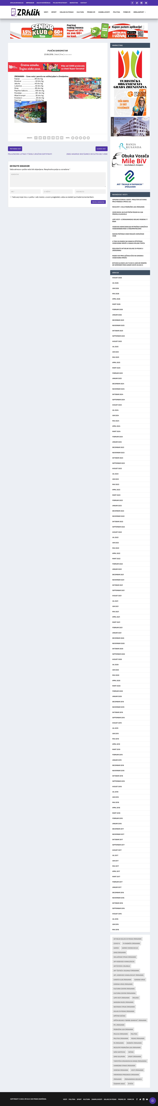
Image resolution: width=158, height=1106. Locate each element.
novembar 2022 (118, 516)
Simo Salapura (119, 1056)
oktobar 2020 (117, 649)
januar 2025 (117, 378)
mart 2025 (116, 368)
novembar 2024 (118, 389)
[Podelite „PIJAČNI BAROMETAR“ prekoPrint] (62, 138)
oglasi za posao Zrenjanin (124, 1011)
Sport (54, 12)
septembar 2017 (118, 845)
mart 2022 (116, 558)
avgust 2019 (117, 723)
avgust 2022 (117, 532)
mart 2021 (116, 622)
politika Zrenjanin (121, 1038)
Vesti (46, 12)
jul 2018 (115, 792)
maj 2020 (115, 675)
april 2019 (116, 744)
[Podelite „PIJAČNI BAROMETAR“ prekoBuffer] (53, 138)
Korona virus (139, 980)
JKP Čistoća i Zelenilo (122, 966)
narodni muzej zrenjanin (123, 1002)
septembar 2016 (118, 908)
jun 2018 (115, 797)
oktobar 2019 (117, 712)
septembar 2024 (118, 399)
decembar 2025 (118, 320)
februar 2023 (117, 500)
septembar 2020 (118, 654)
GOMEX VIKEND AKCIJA (130, 948)
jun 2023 (115, 479)
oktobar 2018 (117, 776)
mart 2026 (116, 304)
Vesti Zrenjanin (137, 1070)
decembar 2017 (118, 829)
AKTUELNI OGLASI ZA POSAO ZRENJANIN (127, 939)
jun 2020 (115, 670)
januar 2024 (117, 442)
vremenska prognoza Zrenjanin (126, 1075)
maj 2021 (115, 611)
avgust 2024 (117, 405)
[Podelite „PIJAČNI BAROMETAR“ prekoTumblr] (44, 138)
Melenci (136, 998)
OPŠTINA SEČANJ (119, 1016)
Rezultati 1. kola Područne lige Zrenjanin (128, 207)
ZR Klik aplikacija (16, 3)
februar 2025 (117, 373)
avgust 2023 (117, 468)
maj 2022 (115, 548)
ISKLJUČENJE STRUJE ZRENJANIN (125, 957)
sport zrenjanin (134, 1056)
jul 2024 (115, 410)
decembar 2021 (118, 574)
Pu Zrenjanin (119, 1043)
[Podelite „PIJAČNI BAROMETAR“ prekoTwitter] (40, 138)
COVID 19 (117, 943)
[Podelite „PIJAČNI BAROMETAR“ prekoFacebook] (36, 138)
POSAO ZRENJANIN (137, 1038)
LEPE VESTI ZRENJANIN (121, 998)
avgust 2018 (117, 786)
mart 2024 (116, 431)
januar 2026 (117, 315)
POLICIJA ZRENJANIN (121, 1034)
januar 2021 (116, 633)
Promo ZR (91, 12)
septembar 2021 (118, 590)
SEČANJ (130, 1052)
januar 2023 (117, 505)
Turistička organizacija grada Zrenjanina (130, 1061)
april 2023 (116, 490)
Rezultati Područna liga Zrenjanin (127, 1047)
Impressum (30, 3)
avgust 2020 (117, 659)
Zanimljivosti (104, 12)
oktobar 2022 (117, 521)
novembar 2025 (118, 325)
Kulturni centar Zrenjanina (124, 993)
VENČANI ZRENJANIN (121, 1070)
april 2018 (116, 807)
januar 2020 (117, 696)
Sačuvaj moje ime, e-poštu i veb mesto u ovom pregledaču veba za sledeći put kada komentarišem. (53, 197)
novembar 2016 (118, 898)
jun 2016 (115, 924)
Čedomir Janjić (119, 1084)
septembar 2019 (118, 717)
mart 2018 (116, 813)
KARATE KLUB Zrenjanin (122, 980)
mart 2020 (116, 686)
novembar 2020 (118, 643)
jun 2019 (115, 733)
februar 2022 (117, 564)
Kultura (80, 12)
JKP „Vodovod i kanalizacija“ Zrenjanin (128, 975)
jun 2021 (115, 606)
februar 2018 (117, 818)
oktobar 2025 (117, 331)
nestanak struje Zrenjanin (124, 1007)
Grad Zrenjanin (120, 952)
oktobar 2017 (117, 839)
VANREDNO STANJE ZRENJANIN (124, 1065)
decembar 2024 (118, 384)
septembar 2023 (118, 463)
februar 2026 (117, 309)
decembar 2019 (118, 702)
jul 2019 (115, 728)
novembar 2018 (118, 770)
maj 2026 (115, 293)
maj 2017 (115, 866)
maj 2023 (115, 484)
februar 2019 (117, 755)
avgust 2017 (116, 850)
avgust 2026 (117, 278)
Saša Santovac (119, 1052)
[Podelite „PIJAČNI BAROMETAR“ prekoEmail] (57, 138)
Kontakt (84, 3)
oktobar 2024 (117, 394)
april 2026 (116, 299)
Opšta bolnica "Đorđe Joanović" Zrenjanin (130, 1020)
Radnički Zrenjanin (134, 1043)
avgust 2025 (117, 341)
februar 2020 (117, 691)
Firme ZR (126, 12)
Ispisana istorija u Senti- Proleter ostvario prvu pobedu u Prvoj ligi (129, 200)
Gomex (116, 948)
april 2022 (116, 553)
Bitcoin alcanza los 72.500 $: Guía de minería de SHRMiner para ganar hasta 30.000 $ (129, 264)
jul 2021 (115, 601)
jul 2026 (115, 283)
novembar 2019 (118, 707)
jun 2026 (115, 288)
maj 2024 (115, 421)
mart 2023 (116, 495)
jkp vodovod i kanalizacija (124, 961)
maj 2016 (115, 929)
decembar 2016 (118, 892)
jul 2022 (115, 537)
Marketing (74, 3)
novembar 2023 (118, 452)
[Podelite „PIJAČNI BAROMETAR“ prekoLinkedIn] (49, 138)
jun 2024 (115, 415)
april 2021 (116, 617)
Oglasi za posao (67, 12)
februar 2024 (117, 437)
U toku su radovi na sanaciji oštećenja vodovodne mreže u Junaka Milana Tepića (128, 242)
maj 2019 (115, 739)
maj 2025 (115, 357)
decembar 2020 (118, 638)
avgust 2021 (117, 596)
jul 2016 (115, 919)
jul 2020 (115, 664)
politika (134, 1034)
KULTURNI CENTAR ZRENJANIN (124, 989)
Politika (116, 12)
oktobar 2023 (117, 458)
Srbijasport (138, 12)
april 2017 (116, 871)
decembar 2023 (118, 447)
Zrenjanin (117, 1079)
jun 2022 (115, 543)
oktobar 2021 (117, 585)
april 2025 (116, 362)
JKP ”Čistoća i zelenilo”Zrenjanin (126, 970)
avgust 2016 (117, 914)
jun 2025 (115, 352)
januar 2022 (117, 569)
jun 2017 (115, 861)
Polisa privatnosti (60, 3)
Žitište (130, 1084)
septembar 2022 (118, 527)
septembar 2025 (118, 336)
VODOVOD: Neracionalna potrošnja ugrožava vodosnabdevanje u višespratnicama (130, 228)
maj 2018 (115, 802)
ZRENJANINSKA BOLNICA (133, 1079)
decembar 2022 (118, 511)
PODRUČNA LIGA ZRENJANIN (123, 1029)
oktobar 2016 (117, 903)
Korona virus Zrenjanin (123, 984)
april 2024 (116, 426)
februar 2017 (117, 882)
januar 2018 (117, 823)
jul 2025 (115, 346)
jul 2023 (115, 474)
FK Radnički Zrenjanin (131, 943)
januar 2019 (116, 760)
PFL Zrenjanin (119, 1025)
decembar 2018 (118, 765)
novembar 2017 (118, 834)
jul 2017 (115, 855)
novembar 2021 (118, 580)
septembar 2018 (118, 781)
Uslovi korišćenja (43, 3)
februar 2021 (117, 627)
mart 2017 (116, 876)
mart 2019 (116, 749)
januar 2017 (116, 887)
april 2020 (116, 680)
